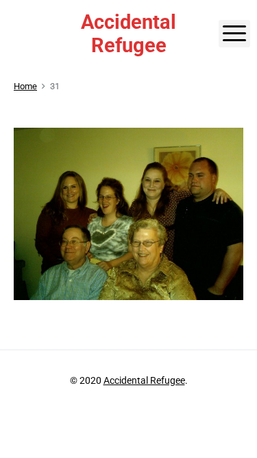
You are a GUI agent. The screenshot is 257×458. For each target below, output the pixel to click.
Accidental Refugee (144, 380)
